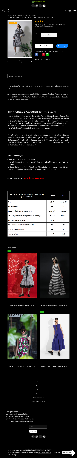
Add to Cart (45, 46)
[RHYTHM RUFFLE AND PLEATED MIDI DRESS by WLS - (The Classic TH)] (20, 39)
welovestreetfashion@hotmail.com (23, 421)
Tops (38, 390)
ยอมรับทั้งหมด (67, 453)
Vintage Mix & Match (38, 402)
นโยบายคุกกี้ (14, 455)
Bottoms (38, 394)
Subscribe (33, 431)
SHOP (42, 59)
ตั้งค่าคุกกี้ (57, 453)
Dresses (38, 386)
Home (38, 382)
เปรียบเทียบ (54, 52)
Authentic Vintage (38, 398)
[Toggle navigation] (74, 11)
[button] (65, 11)
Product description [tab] (15, 76)
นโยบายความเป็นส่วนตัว (44, 453)
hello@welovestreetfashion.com (23, 419)
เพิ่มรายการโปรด (41, 52)
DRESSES (47, 59)
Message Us (64, 46)
